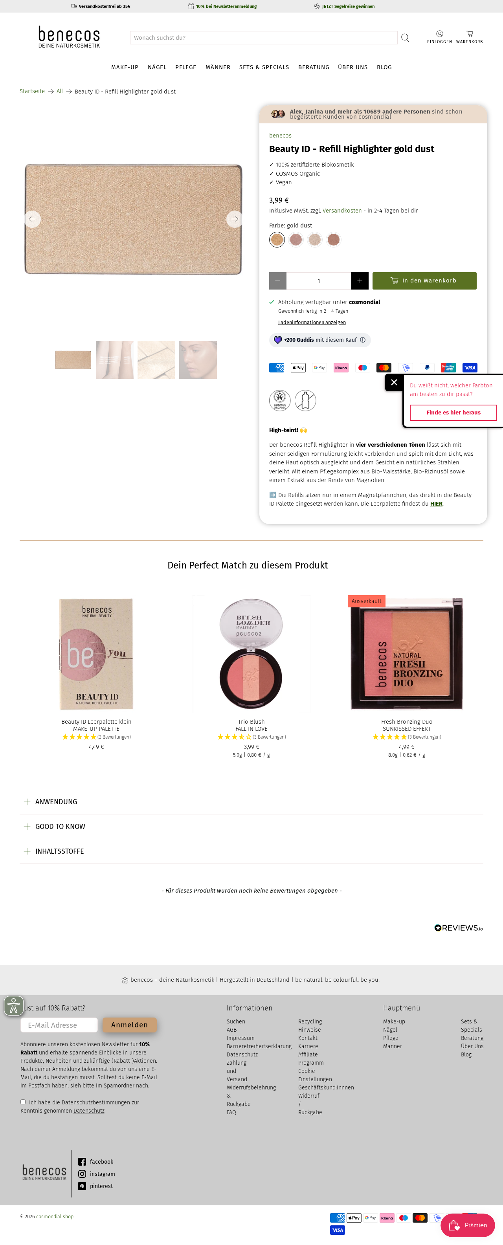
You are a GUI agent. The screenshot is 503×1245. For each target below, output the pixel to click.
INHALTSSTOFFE (59, 851)
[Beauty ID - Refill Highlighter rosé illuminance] (296, 240)
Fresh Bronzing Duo (407, 721)
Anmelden (129, 1024)
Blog (384, 67)
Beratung (313, 67)
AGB (232, 1030)
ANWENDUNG (56, 802)
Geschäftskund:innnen (326, 1087)
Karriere (308, 1046)
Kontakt (308, 1038)
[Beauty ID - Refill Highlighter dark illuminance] (333, 240)
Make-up (125, 67)
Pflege (185, 67)
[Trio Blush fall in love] (251, 654)
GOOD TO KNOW (60, 826)
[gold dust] (134, 219)
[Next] (235, 219)
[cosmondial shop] (69, 37)
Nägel (157, 67)
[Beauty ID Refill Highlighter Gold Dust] (277, 240)
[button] (96, 737)
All (60, 91)
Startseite (32, 91)
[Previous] (32, 219)
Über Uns (353, 67)
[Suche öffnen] (405, 37)
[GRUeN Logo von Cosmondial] (44, 1173)
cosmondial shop (54, 1216)
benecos (280, 135)
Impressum (241, 1038)
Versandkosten (342, 210)
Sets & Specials (264, 67)
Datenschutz (89, 1110)
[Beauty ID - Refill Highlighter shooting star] (315, 240)
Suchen (236, 1021)
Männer (218, 67)
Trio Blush (251, 721)
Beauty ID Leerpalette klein (96, 721)
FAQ (231, 1112)
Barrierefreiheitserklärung (259, 1046)
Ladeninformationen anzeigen (312, 322)
